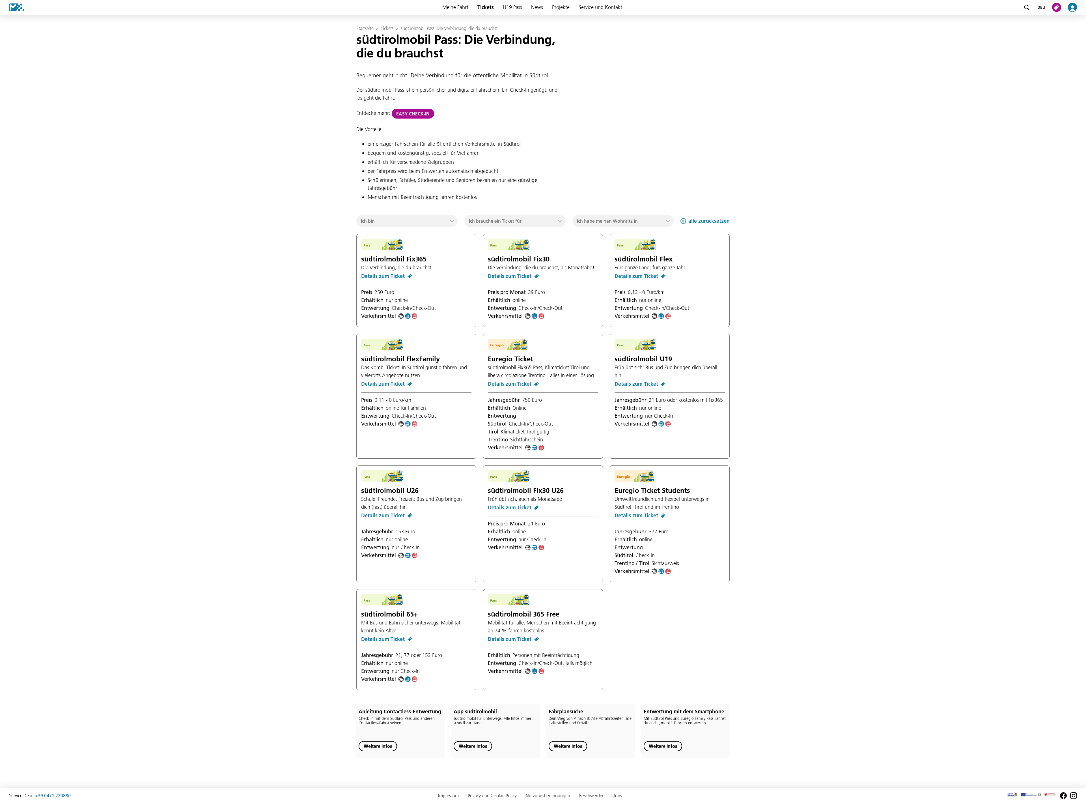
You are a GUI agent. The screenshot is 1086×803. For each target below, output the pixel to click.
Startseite (364, 28)
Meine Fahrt (455, 7)
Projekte (561, 7)
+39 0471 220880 (53, 795)
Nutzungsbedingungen (548, 795)
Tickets (485, 7)
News (537, 7)
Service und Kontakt (600, 7)
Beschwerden (592, 795)
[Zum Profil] (1076, 7)
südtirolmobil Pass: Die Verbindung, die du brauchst (449, 28)
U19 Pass (512, 7)
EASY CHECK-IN (413, 114)
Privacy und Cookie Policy (492, 795)
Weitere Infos (378, 746)
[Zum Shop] (1058, 7)
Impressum (448, 795)
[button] (407, 221)
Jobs (618, 795)
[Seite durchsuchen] (1026, 7)
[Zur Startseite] (12, 7)
